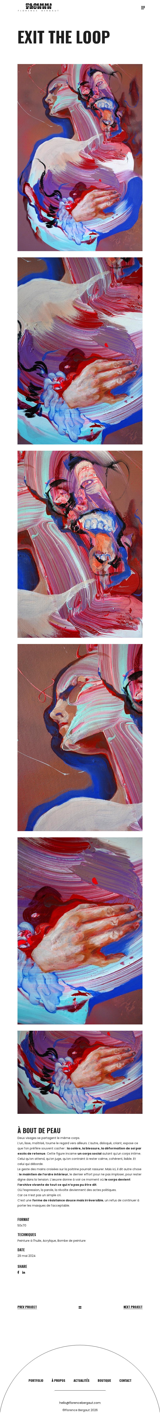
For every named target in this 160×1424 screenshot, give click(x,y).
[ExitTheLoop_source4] (80, 737)
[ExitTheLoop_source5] (80, 930)
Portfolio (36, 1380)
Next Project (133, 1307)
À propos (58, 1380)
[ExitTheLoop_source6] (80, 1072)
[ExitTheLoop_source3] (80, 544)
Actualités (81, 1380)
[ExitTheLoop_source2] (80, 350)
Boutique (104, 1380)
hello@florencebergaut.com (80, 1403)
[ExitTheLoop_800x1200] (80, 157)
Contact (125, 1380)
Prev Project (27, 1307)
